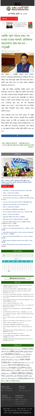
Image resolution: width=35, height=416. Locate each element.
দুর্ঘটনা (5, 370)
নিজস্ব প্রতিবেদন (22, 373)
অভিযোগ (5, 352)
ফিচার (16, 378)
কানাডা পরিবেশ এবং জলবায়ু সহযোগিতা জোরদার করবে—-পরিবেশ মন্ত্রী (17, 190)
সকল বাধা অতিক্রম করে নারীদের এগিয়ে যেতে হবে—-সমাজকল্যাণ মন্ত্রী (17, 212)
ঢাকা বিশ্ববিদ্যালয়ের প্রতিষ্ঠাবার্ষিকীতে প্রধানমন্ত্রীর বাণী (14, 209)
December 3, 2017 (14, 51)
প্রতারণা (4, 378)
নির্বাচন (5, 376)
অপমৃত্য (19, 349)
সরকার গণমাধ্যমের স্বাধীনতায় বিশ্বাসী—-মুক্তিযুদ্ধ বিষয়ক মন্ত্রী (14, 289)
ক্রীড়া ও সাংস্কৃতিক (14, 362)
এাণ (9, 360)
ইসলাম (19, 357)
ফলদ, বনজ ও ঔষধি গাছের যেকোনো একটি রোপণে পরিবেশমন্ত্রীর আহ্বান (17, 202)
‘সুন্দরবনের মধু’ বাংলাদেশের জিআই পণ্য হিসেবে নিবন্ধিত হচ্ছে (15, 204)
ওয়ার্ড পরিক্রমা (16, 360)
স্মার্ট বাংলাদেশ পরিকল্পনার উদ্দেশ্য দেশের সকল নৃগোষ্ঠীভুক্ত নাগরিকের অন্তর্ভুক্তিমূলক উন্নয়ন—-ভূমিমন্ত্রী (15, 222)
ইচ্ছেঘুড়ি (8, 357)
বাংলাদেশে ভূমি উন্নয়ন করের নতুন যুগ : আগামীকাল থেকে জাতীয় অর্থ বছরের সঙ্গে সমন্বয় (18, 314)
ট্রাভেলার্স (4, 368)
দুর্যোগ (13, 370)
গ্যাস (5, 365)
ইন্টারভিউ (14, 357)
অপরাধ (27, 349)
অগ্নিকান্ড (5, 349)
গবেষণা (29, 362)
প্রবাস (11, 378)
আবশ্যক (22, 354)
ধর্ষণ (27, 370)
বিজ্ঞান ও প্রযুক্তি (6, 381)
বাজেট (31, 378)
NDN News (4, 51)
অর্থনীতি (14, 351)
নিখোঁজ (8, 373)
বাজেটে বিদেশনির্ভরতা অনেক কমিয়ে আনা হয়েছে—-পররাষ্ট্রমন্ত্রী (16, 195)
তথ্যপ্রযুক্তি (14, 368)
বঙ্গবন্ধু (23, 378)
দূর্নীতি (20, 370)
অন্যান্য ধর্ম (13, 349)
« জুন (9, 271)
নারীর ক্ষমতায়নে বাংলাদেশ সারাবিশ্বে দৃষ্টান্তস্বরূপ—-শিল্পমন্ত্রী (15, 219)
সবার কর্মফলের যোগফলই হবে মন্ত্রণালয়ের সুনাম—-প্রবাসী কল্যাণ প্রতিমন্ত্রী (16, 308)
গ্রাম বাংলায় (14, 365)
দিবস (26, 367)
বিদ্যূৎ (16, 381)
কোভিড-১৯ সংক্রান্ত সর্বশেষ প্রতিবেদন (11, 193)
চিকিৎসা (25, 365)
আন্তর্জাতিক (12, 354)
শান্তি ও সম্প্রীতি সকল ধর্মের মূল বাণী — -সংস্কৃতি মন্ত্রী (13, 143)
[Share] (17, 136)
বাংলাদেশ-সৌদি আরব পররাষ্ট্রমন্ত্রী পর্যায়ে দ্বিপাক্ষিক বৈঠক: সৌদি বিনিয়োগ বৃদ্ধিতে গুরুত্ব (18, 296)
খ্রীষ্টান (24, 362)
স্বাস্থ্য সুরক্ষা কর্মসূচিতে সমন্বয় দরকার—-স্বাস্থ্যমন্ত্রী (14, 216)
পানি (13, 376)
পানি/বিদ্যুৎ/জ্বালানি (24, 376)
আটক (24, 352)
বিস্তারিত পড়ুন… (6, 186)
